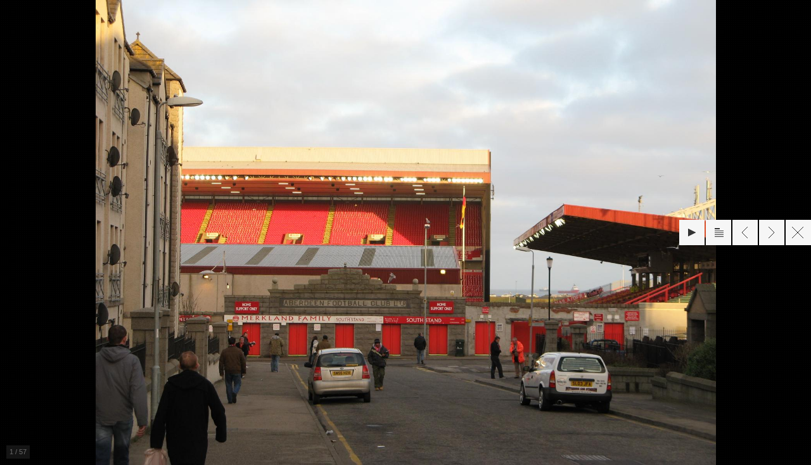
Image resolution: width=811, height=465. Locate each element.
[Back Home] (798, 232)
